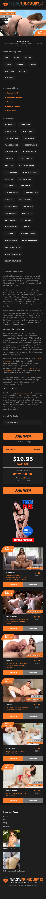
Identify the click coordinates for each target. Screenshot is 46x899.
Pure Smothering (11, 138)
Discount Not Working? (23, 442)
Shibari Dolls (25, 124)
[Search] (40, 422)
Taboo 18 (26, 227)
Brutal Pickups (25, 200)
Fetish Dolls (10, 234)
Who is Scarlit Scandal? (12, 848)
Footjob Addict (11, 213)
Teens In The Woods (27, 234)
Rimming (33, 64)
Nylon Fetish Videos (30, 172)
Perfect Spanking (30, 145)
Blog (5, 823)
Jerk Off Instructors (13, 254)
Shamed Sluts (10, 131)
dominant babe (23, 393)
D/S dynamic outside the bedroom (16, 871)
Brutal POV (9, 165)
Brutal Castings (25, 179)
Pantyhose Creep (29, 152)
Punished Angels (11, 145)
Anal (7, 57)
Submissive (9, 78)
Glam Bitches (28, 206)
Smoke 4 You (9, 124)
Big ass (17, 57)
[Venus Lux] (23, 646)
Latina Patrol (10, 186)
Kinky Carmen (26, 186)
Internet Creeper (31, 193)
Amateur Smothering (13, 247)
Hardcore (20, 64)
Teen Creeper (26, 220)
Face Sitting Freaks (28, 368)
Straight (22, 71)
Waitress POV (27, 213)
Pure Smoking (29, 138)
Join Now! (23, 436)
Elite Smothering (11, 193)
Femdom (8, 64)
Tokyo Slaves (10, 220)
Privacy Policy (8, 826)
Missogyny (9, 179)
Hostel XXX (9, 200)
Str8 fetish (9, 71)
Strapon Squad (11, 240)
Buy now (13, 584)
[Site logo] (21, 3)
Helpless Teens (11, 206)
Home (5, 816)
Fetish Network (11, 172)
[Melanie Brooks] (23, 776)
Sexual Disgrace (27, 131)
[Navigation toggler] (41, 4)
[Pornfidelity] (23, 558)
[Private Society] (23, 602)
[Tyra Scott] (23, 690)
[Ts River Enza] (23, 734)
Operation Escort (26, 159)
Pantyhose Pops (11, 152)
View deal (33, 584)
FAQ (4, 819)
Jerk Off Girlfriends (13, 261)
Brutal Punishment (29, 240)
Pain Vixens (9, 159)
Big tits (28, 57)
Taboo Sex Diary (11, 227)
